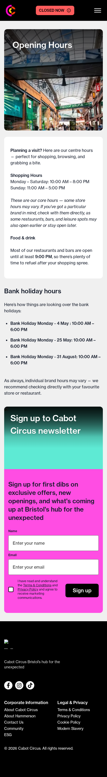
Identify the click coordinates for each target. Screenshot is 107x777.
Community (13, 728)
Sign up (82, 590)
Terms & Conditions (37, 585)
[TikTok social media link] (30, 685)
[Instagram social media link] (19, 685)
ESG (8, 734)
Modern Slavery (70, 728)
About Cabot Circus (21, 709)
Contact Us (13, 722)
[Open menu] (97, 10)
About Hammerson (20, 716)
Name (12, 531)
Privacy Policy (28, 589)
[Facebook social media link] (8, 685)
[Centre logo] (10, 10)
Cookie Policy (68, 722)
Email (12, 555)
